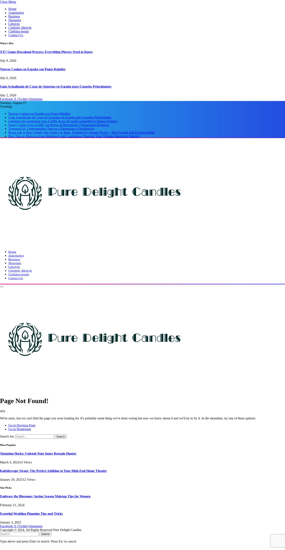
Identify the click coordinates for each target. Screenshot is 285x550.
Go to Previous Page (21, 425)
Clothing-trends (18, 31)
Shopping (14, 20)
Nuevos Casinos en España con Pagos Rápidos (33, 69)
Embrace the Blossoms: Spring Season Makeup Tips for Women (45, 496)
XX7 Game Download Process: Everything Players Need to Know (46, 52)
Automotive (16, 12)
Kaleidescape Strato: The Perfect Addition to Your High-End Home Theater (53, 471)
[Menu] (1, 286)
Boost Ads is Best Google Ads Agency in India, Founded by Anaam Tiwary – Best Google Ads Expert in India (81, 132)
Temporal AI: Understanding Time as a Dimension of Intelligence (51, 128)
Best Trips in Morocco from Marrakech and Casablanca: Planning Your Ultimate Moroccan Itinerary (74, 136)
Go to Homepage (19, 429)
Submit (45, 534)
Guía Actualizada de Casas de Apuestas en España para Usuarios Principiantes (55, 86)
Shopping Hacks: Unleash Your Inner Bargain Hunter (38, 453)
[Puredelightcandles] (94, 244)
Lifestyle (14, 24)
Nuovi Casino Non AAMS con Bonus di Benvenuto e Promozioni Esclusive (58, 125)
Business (14, 16)
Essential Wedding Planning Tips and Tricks (31, 513)
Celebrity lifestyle (20, 27)
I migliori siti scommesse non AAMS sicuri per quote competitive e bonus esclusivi (62, 121)
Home (12, 9)
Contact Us (15, 35)
